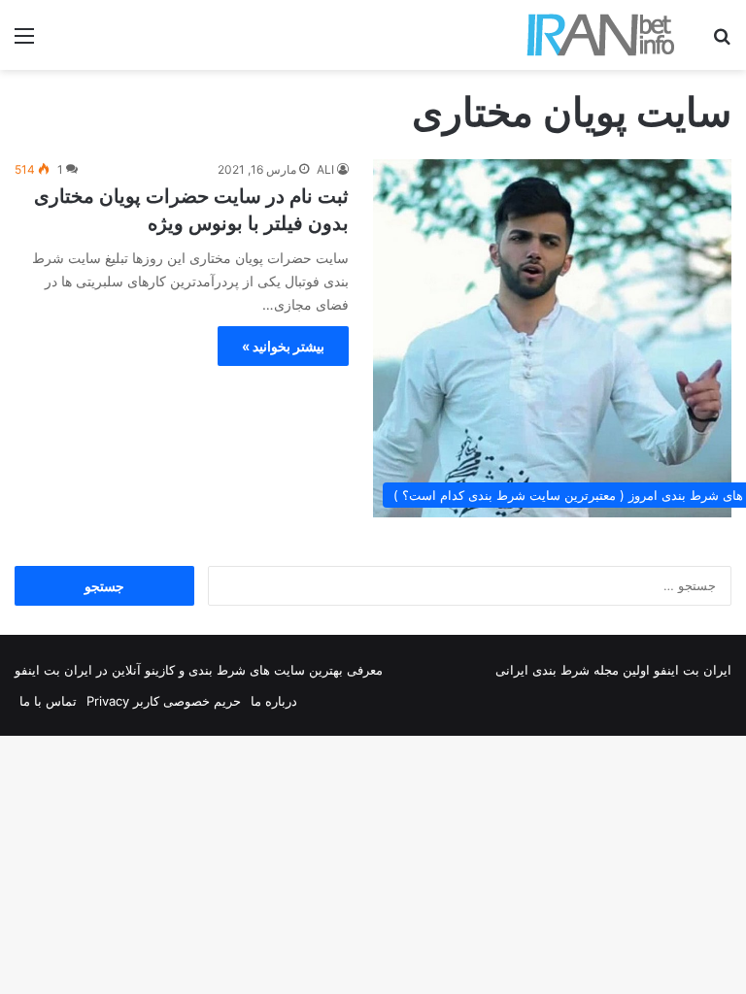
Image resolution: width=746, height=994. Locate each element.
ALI (325, 169)
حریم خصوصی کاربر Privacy (163, 701)
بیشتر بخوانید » (283, 346)
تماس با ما (48, 701)
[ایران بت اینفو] (601, 35)
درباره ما (274, 701)
